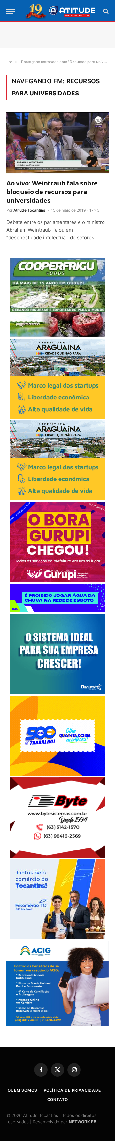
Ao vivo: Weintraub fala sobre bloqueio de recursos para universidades (52, 192)
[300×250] (57, 774)
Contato (57, 1099)
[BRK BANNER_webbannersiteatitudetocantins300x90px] (57, 610)
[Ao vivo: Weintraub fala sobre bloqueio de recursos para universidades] (57, 142)
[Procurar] (105, 11)
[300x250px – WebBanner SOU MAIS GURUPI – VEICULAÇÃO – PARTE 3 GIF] (57, 580)
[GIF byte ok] (57, 855)
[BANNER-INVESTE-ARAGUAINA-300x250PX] (57, 417)
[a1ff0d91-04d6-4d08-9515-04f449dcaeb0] (57, 937)
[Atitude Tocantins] (60, 11)
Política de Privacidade (72, 1090)
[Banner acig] (57, 1024)
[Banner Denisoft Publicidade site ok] (57, 692)
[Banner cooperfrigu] (57, 335)
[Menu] (10, 11)
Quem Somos (22, 1090)
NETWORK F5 (82, 1121)
